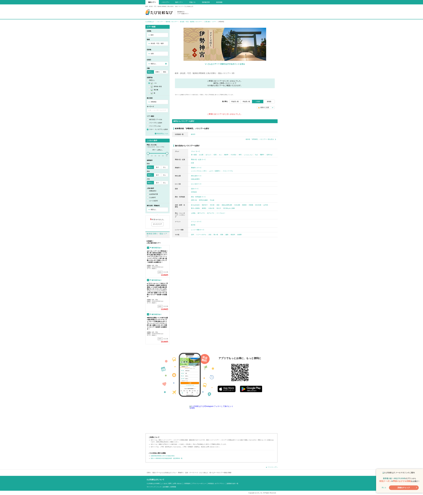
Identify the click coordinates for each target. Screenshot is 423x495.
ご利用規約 (186, 483)
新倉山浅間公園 (227, 205)
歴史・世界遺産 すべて (198, 197)
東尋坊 (204, 208)
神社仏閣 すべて (196, 176)
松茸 (215, 154)
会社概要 (166, 487)
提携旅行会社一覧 (232, 483)
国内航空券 (206, 2)
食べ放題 (194, 154)
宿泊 (164, 72)
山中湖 (265, 205)
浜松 (210, 234)
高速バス (192, 2)
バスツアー (159, 21)
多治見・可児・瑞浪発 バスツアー (191, 21)
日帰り (157, 72)
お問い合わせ (177, 483)
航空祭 (193, 225)
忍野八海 (194, 200)
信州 (192, 234)
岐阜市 (193, 134)
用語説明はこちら (162, 133)
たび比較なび (149, 21)
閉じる (384, 487)
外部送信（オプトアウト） (216, 483)
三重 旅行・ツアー (210, 21)
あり (157, 167)
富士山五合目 (195, 205)
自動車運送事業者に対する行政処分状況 (162, 456)
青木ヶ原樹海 (195, 208)
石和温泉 (194, 192)
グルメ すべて (195, 151)
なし (164, 167)
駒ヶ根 (216, 234)
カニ (220, 154)
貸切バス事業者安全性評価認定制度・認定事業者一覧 (166, 458)
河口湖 (212, 205)
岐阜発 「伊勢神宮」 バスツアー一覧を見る (260, 139)
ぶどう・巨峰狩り (215, 171)
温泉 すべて (195, 189)
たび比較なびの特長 (153, 483)
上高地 (193, 213)
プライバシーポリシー (199, 483)
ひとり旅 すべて (196, 184)
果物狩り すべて (196, 167)
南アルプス (201, 213)
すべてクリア (157, 224)
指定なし (150, 72)
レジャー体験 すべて (197, 230)
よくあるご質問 (166, 483)
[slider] (148, 153)
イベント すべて (196, 221)
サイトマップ (151, 487)
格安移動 (219, 2)
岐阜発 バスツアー (172, 21)
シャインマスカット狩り (199, 171)
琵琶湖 (244, 205)
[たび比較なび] (159, 12)
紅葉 (192, 163)
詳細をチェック (404, 488)
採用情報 (173, 487)
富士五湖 (258, 205)
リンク (159, 487)
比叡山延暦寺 (195, 179)
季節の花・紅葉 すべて (198, 159)
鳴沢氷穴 (205, 205)
